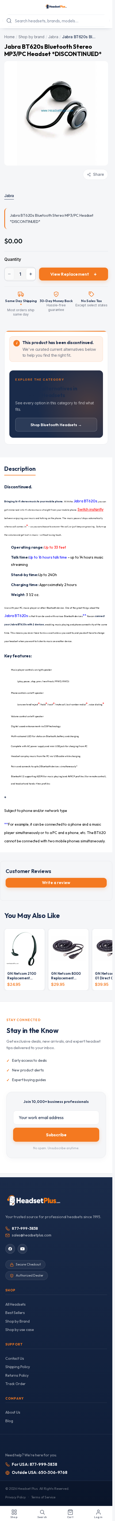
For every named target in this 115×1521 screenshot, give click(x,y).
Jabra (53, 36)
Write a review (56, 882)
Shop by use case (19, 1329)
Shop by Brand (17, 1321)
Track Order (15, 1383)
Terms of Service (43, 1497)
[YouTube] (22, 1249)
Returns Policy (17, 1375)
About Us (12, 1412)
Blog (9, 1420)
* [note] (20, 305)
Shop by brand (31, 36)
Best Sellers (15, 1312)
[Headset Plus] (56, 6)
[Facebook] (10, 1249)
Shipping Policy (17, 1366)
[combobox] (56, 21)
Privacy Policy (15, 1497)
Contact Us (14, 1358)
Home (9, 36)
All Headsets (15, 1304)
